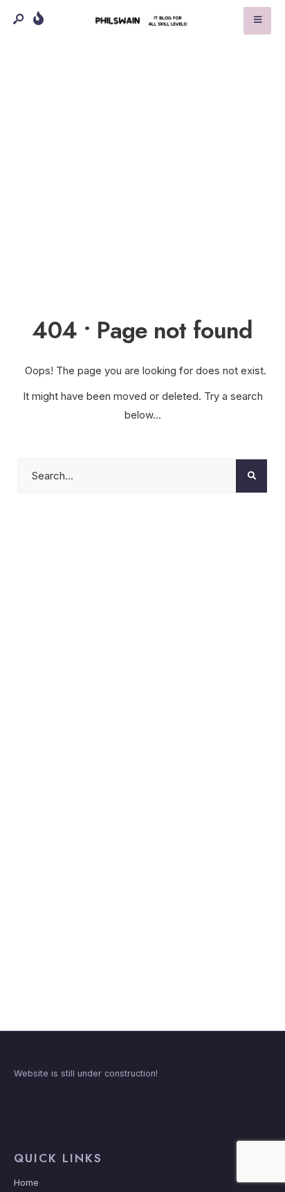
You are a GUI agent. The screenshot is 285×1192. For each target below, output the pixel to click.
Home (26, 1182)
